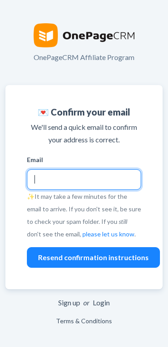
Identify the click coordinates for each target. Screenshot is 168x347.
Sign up (69, 302)
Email (35, 159)
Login (101, 302)
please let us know (108, 234)
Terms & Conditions (84, 321)
